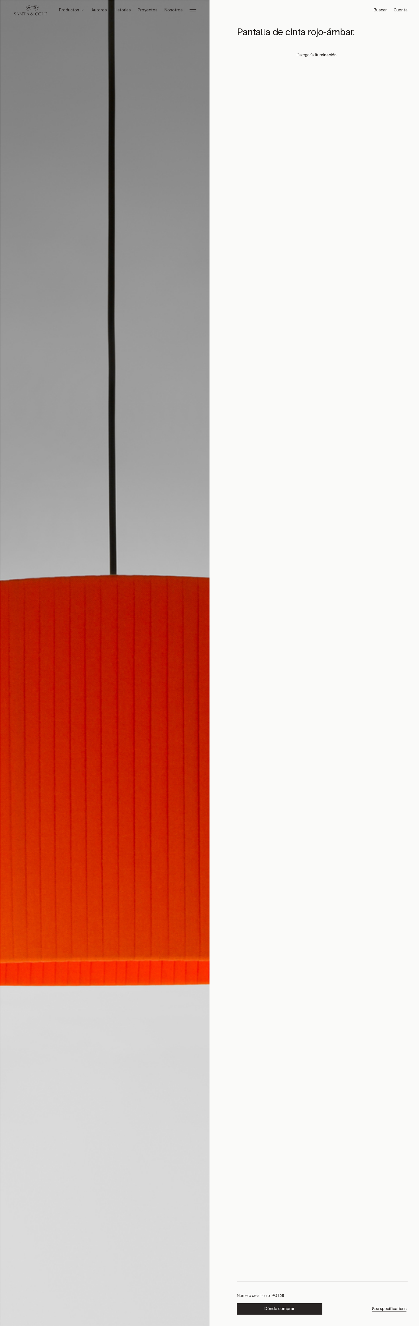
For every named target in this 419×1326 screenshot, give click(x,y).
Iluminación (326, 55)
